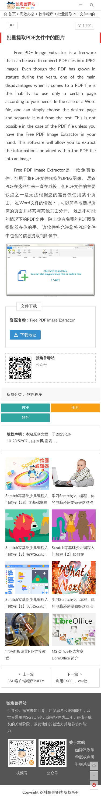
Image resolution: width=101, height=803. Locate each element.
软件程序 (46, 14)
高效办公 (27, 14)
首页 (12, 14)
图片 (75, 408)
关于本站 (77, 743)
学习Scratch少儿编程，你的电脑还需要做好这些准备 (73, 606)
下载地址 (28, 335)
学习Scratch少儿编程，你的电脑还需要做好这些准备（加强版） (73, 502)
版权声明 (86, 757)
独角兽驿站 (16, 703)
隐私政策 (86, 750)
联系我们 (86, 764)
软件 (25, 418)
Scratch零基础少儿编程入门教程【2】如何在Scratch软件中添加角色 (73, 554)
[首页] (94, 766)
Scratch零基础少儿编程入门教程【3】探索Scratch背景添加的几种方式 (26, 554)
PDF (25, 408)
